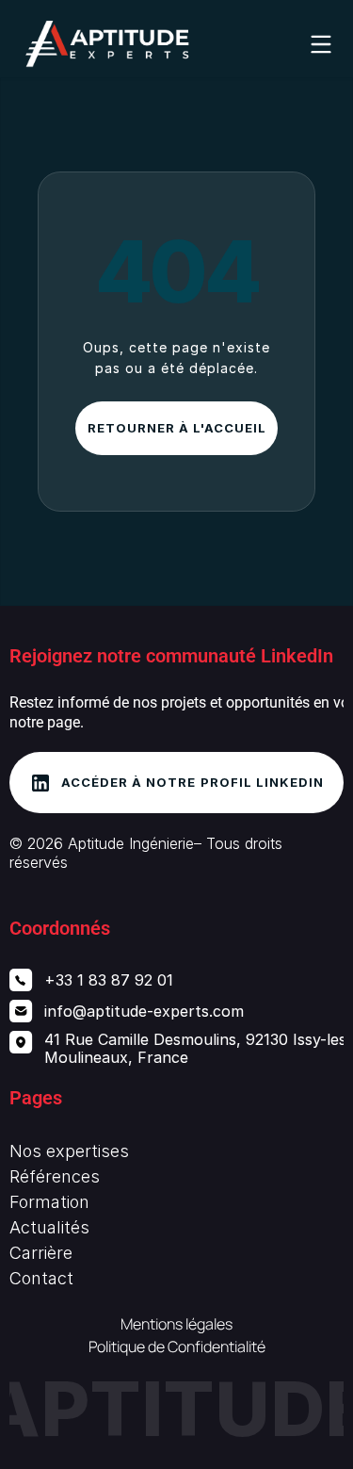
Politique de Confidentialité (176, 1346)
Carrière (40, 1253)
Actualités (49, 1227)
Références (54, 1176)
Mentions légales (176, 1324)
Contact (41, 1278)
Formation (49, 1202)
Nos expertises (69, 1151)
